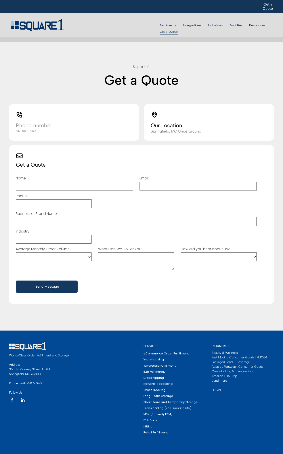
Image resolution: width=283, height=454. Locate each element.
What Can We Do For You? (120, 249)
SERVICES (150, 346)
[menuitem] (168, 25)
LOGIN (216, 390)
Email (144, 178)
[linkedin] (23, 400)
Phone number (34, 125)
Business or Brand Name (36, 213)
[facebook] (12, 400)
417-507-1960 (26, 131)
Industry (22, 231)
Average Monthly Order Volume (43, 249)
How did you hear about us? (205, 249)
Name (21, 178)
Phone (21, 195)
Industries (220, 346)
